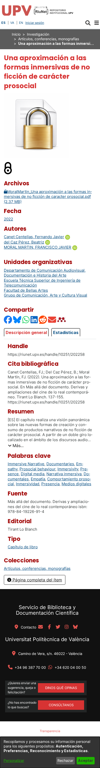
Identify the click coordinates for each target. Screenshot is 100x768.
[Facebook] (8, 319)
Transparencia (50, 731)
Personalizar (14, 760)
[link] (37, 568)
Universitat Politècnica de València (47, 639)
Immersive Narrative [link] (26, 463)
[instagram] (66, 627)
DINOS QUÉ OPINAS (61, 688)
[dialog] (50, 752)
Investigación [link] (38, 34)
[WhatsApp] (26, 319)
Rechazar (65, 760)
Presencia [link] (50, 483)
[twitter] (58, 627)
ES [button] (3, 23)
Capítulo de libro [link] (23, 546)
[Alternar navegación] (96, 23)
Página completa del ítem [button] (36, 579)
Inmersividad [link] (27, 483)
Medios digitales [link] (76, 483)
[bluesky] (75, 627)
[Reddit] (43, 319)
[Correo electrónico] (52, 319)
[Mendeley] (62, 319)
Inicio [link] (16, 34)
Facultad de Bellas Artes (26, 290)
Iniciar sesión (35, 23)
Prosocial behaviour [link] (37, 469)
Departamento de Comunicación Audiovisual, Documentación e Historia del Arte (45, 273)
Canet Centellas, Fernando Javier (34, 236)
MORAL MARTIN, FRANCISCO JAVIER (37, 247)
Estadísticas (65, 332)
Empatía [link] (38, 479)
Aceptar (85, 760)
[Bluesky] (17, 319)
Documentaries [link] (60, 463)
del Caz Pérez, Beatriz (24, 242)
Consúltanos (61, 705)
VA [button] (12, 23)
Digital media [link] (32, 473)
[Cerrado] (8, 167)
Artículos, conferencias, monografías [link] (48, 39)
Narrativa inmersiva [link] (64, 473)
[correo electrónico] (40, 627)
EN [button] (21, 23)
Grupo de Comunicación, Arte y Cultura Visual (45, 295)
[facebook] (49, 627)
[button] (88, 23)
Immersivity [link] (67, 469)
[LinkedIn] (34, 319)
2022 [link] (8, 219)
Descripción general (26, 332)
